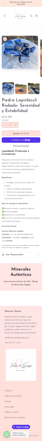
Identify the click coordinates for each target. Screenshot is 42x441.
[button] (4, 15)
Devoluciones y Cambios (15, 417)
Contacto (8, 391)
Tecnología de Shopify (31, 435)
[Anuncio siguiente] (37, 3)
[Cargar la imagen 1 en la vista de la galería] (8, 88)
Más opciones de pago (21, 146)
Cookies (8, 401)
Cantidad (5, 120)
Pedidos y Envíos (12, 412)
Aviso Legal (9, 407)
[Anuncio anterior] (4, 3)
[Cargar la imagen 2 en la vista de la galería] (21, 88)
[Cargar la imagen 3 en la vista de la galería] (34, 88)
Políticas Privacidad (13, 396)
